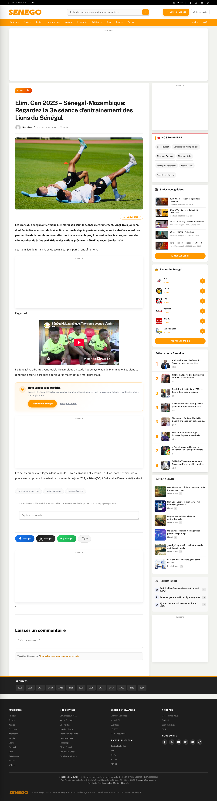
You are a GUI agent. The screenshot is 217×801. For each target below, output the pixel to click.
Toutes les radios (180, 341)
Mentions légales (105, 783)
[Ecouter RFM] (202, 281)
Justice (39, 22)
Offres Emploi (66, 747)
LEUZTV (114, 729)
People (12, 738)
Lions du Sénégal (76, 491)
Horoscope (64, 742)
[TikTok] (208, 3)
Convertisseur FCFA (68, 715)
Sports (119, 22)
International (54, 22)
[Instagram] (185, 742)
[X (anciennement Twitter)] (196, 3)
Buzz (109, 22)
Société (27, 22)
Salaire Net (64, 724)
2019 (91, 687)
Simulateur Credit (67, 751)
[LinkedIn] (192, 742)
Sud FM (114, 759)
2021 (71, 687)
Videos (12, 760)
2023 (50, 687)
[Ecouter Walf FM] (202, 311)
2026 (20, 687)
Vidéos (131, 22)
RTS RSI (114, 764)
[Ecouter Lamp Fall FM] (202, 331)
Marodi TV (115, 720)
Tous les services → (68, 756)
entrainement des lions (28, 491)
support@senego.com (147, 780)
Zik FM (113, 755)
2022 (60, 687)
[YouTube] (202, 3)
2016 (121, 687)
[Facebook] (190, 3)
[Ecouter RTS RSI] (202, 321)
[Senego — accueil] (25, 12)
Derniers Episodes (119, 715)
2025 (30, 687)
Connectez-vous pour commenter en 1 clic (59, 655)
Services (194, 22)
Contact (165, 720)
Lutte (11, 751)
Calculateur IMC (66, 738)
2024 (40, 687)
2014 (142, 687)
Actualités (23, 90)
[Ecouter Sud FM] (202, 301)
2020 (81, 687)
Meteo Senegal (66, 720)
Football (12, 747)
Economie (13, 729)
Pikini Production (118, 733)
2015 (132, 687)
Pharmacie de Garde (69, 733)
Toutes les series (180, 255)
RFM (113, 750)
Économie (82, 22)
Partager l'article (68, 403)
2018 (101, 687)
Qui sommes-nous (170, 715)
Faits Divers (14, 756)
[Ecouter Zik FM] (202, 291)
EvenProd (115, 724)
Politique (14, 22)
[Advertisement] (108, 56)
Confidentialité (123, 783)
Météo (205, 22)
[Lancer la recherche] (145, 12)
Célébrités (97, 22)
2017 (111, 687)
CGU (164, 729)
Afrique (68, 22)
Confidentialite (168, 724)
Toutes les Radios (118, 746)
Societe (12, 720)
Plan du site (92, 783)
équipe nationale (53, 491)
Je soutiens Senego (42, 403)
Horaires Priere (66, 729)
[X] (171, 742)
